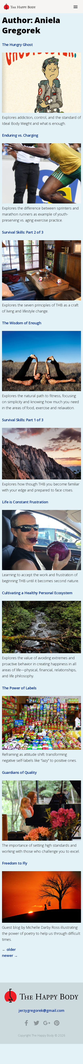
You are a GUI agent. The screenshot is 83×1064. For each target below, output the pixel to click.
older (9, 949)
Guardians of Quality (19, 772)
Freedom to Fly (14, 863)
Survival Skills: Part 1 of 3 (22, 419)
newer (10, 955)
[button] (75, 6)
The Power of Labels (19, 688)
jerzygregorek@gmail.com (41, 1010)
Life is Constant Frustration (25, 501)
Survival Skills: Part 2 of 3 (22, 232)
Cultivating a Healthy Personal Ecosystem (37, 592)
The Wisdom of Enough (21, 322)
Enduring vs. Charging (20, 135)
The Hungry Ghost (17, 44)
